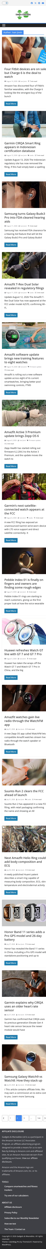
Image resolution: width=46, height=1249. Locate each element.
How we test (10, 1223)
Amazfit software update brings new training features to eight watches (24, 358)
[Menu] (4, 25)
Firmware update (35, 367)
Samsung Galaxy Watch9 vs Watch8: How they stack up (23, 1078)
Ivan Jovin (23, 81)
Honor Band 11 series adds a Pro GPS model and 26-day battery (24, 936)
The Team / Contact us (14, 1229)
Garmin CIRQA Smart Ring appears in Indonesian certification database (22, 147)
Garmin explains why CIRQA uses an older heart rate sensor (23, 1006)
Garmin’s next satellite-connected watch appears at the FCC (24, 509)
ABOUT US (7, 1202)
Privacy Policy (10, 1212)
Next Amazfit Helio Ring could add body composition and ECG (25, 861)
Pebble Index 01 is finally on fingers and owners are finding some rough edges (23, 583)
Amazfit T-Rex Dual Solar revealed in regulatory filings (24, 286)
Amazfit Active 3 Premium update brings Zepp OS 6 (22, 434)
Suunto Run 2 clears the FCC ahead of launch (24, 793)
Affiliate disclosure (13, 1207)
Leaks (32, 155)
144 (38, 1118)
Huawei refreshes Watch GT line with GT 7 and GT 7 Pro (23, 652)
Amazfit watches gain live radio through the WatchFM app (23, 721)
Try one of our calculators (16, 1195)
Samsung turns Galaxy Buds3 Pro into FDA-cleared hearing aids (24, 217)
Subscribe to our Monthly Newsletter (21, 1218)
